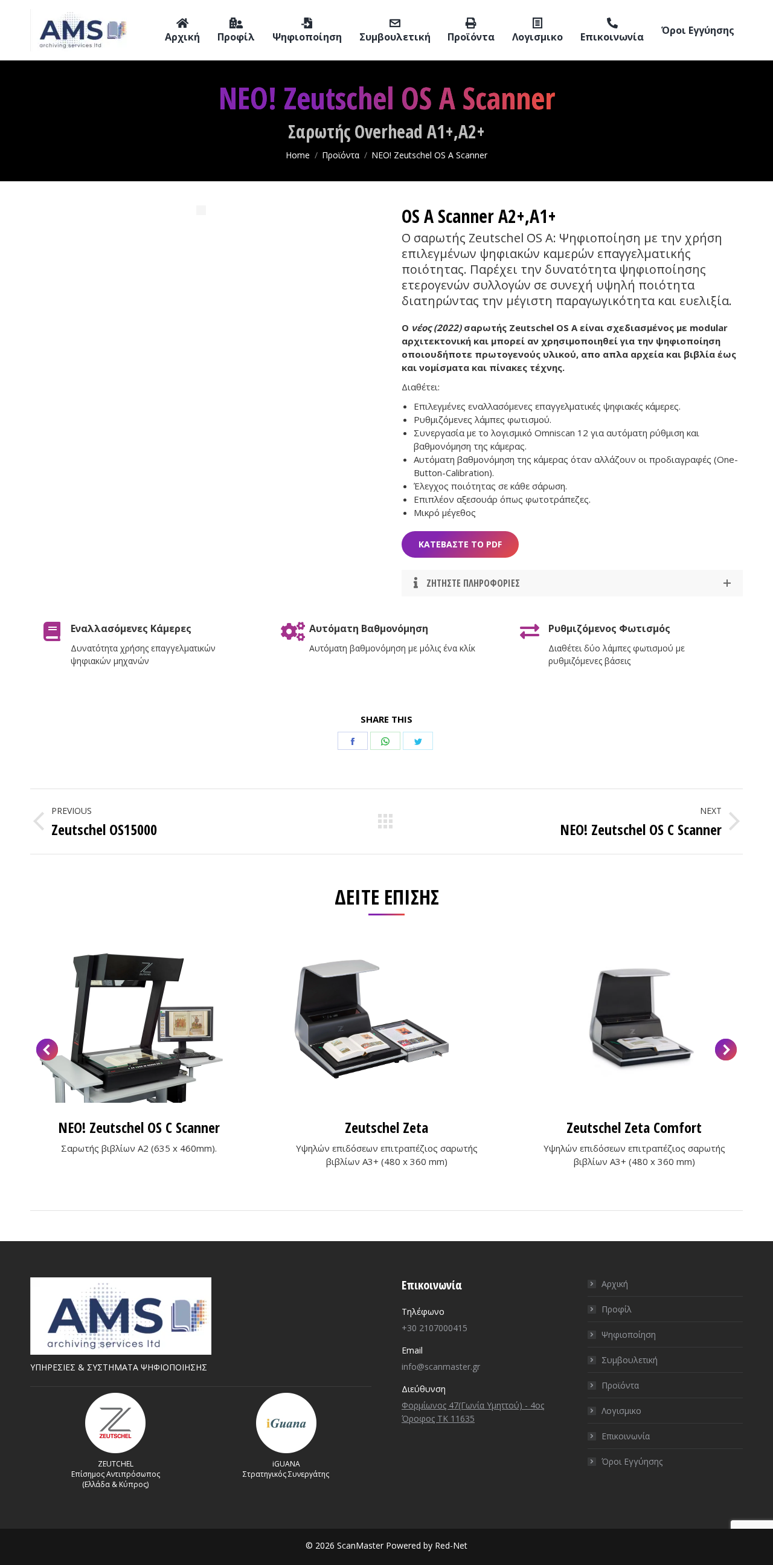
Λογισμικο (621, 1410)
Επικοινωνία (625, 1436)
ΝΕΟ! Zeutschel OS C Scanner (139, 1127)
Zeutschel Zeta (386, 1127)
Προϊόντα (620, 1385)
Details (139, 1021)
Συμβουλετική (629, 1360)
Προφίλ (616, 1309)
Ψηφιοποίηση (628, 1334)
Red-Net (451, 1545)
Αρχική (614, 1283)
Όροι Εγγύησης (631, 1461)
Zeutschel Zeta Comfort (634, 1127)
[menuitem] (182, 30)
